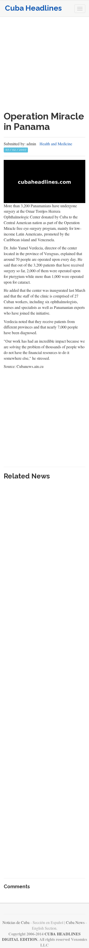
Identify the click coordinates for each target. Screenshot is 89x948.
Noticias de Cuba (15, 922)
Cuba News (75, 922)
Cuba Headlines (33, 8)
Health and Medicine (56, 143)
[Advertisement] (44, 64)
